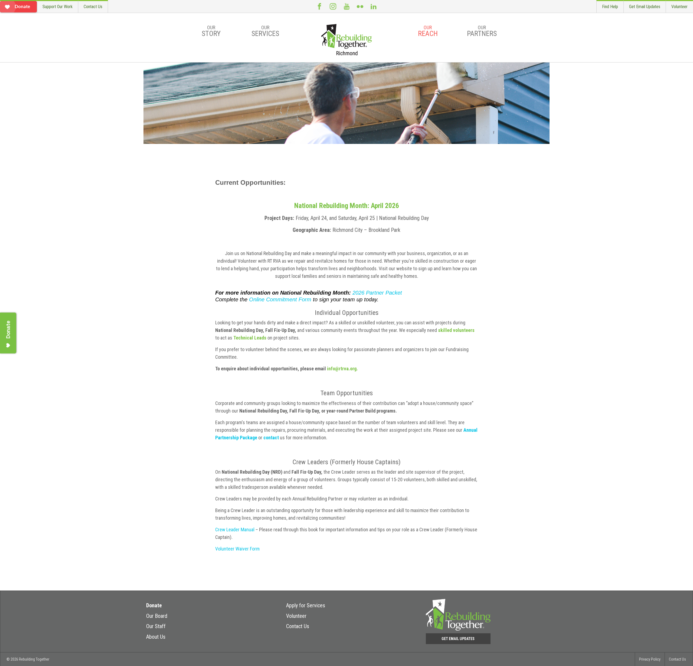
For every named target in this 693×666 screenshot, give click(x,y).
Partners (482, 31)
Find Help (610, 6)
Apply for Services (305, 605)
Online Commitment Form (280, 299)
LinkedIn (373, 6)
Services (265, 31)
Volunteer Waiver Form (237, 549)
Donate (154, 605)
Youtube (346, 6)
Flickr (360, 6)
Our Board (156, 616)
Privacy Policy (650, 659)
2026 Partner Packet (377, 293)
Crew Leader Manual (234, 529)
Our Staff (156, 626)
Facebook (319, 6)
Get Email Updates (644, 6)
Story (211, 31)
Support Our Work (58, 6)
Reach (428, 31)
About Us (155, 637)
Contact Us (93, 6)
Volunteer (679, 6)
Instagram (333, 6)
